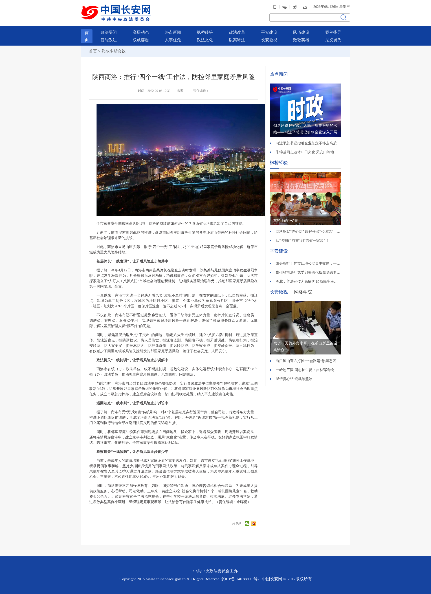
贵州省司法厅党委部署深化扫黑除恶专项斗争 (308, 272)
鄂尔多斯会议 (113, 51)
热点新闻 (173, 32)
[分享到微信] (247, 523)
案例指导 (333, 32)
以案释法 (237, 40)
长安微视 (269, 40)
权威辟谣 (141, 40)
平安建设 (269, 32)
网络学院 (303, 291)
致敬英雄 (301, 40)
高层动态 (141, 32)
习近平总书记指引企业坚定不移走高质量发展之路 (308, 143)
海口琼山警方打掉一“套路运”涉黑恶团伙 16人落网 (308, 361)
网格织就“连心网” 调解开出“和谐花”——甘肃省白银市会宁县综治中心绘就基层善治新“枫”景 (308, 231)
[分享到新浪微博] (254, 523)
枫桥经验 (205, 32)
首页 (93, 51)
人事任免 (173, 40)
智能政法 (109, 40)
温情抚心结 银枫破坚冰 (294, 379)
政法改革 (237, 32)
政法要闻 (109, 32)
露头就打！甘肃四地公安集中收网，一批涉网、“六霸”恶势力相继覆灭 (308, 263)
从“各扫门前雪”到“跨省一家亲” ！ (303, 240)
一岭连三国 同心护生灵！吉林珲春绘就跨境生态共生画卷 (308, 370)
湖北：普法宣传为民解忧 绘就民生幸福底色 (308, 281)
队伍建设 (301, 32)
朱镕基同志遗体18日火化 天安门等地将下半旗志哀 (308, 152)
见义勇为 (333, 40)
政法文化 (205, 40)
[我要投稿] (305, 7)
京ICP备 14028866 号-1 (241, 579)
